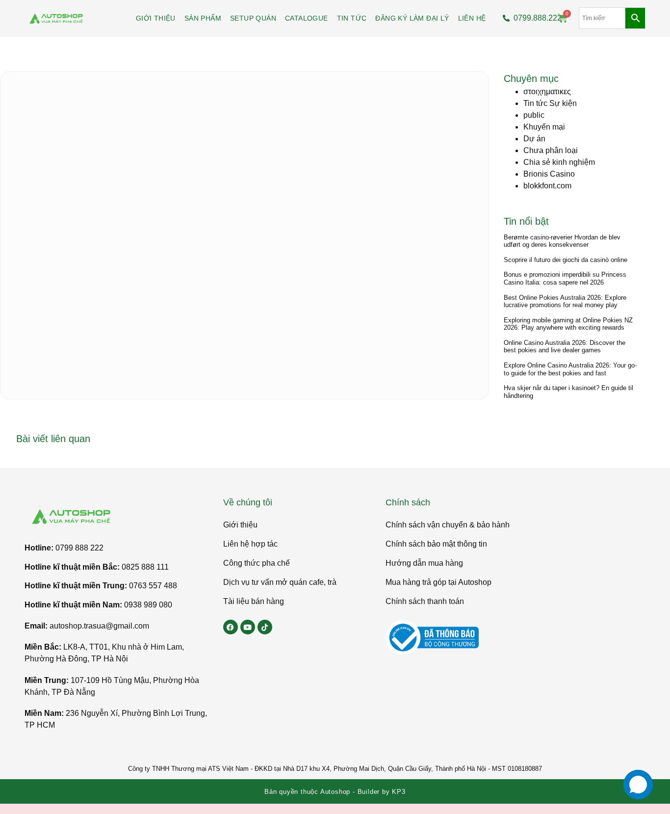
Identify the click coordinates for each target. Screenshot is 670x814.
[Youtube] (247, 627)
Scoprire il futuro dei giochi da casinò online (565, 259)
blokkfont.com (547, 186)
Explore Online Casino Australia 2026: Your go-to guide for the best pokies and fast (570, 369)
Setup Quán (253, 18)
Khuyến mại (544, 127)
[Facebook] (230, 627)
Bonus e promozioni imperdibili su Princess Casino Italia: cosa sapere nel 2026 (565, 278)
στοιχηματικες (547, 91)
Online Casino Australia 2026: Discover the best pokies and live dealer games (564, 346)
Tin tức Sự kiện (550, 103)
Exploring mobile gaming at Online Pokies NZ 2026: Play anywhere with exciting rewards (568, 324)
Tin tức (352, 18)
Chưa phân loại (550, 150)
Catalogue (306, 18)
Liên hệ (472, 18)
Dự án (534, 138)
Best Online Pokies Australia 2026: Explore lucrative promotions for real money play (565, 301)
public (533, 115)
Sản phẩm (202, 18)
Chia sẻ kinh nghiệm (559, 162)
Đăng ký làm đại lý (412, 18)
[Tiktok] (265, 627)
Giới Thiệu (156, 18)
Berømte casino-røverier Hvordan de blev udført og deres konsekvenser (562, 241)
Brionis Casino (549, 174)
